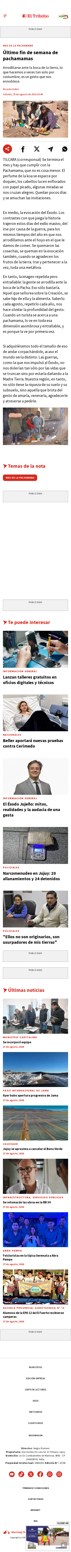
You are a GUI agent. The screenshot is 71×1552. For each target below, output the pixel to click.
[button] (22, 149)
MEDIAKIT (35, 1510)
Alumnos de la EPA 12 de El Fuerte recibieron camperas (33, 1315)
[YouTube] (12, 1474)
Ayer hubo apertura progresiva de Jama (30, 1095)
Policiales (11, 867)
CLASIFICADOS (35, 1423)
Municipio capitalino (20, 1037)
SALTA (35, 1400)
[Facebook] (40, 1474)
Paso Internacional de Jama (26, 1090)
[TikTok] (21, 1474)
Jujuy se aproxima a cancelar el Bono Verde (32, 1149)
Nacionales (12, 735)
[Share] (7, 149)
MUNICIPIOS (35, 1367)
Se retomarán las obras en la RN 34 (27, 1202)
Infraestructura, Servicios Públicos (33, 1197)
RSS (36, 1521)
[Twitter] (31, 1474)
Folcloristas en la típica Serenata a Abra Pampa (30, 1257)
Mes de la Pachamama (18, 45)
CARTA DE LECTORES (35, 1389)
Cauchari (10, 1144)
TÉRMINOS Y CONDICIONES (35, 1488)
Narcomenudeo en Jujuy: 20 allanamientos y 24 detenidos (31, 875)
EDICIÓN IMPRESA (35, 1378)
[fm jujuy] (63, 17)
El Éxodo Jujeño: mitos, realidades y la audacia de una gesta (31, 809)
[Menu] (5, 16)
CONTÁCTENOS (35, 1499)
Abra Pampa (12, 1250)
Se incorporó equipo (17, 1042)
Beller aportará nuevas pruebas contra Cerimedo (33, 743)
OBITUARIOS (35, 1411)
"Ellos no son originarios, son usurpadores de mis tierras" (31, 939)
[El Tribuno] (35, 16)
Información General (20, 671)
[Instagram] (59, 1474)
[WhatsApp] (50, 1474)
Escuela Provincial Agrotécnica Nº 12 (33, 1308)
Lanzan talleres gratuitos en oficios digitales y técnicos (30, 679)
